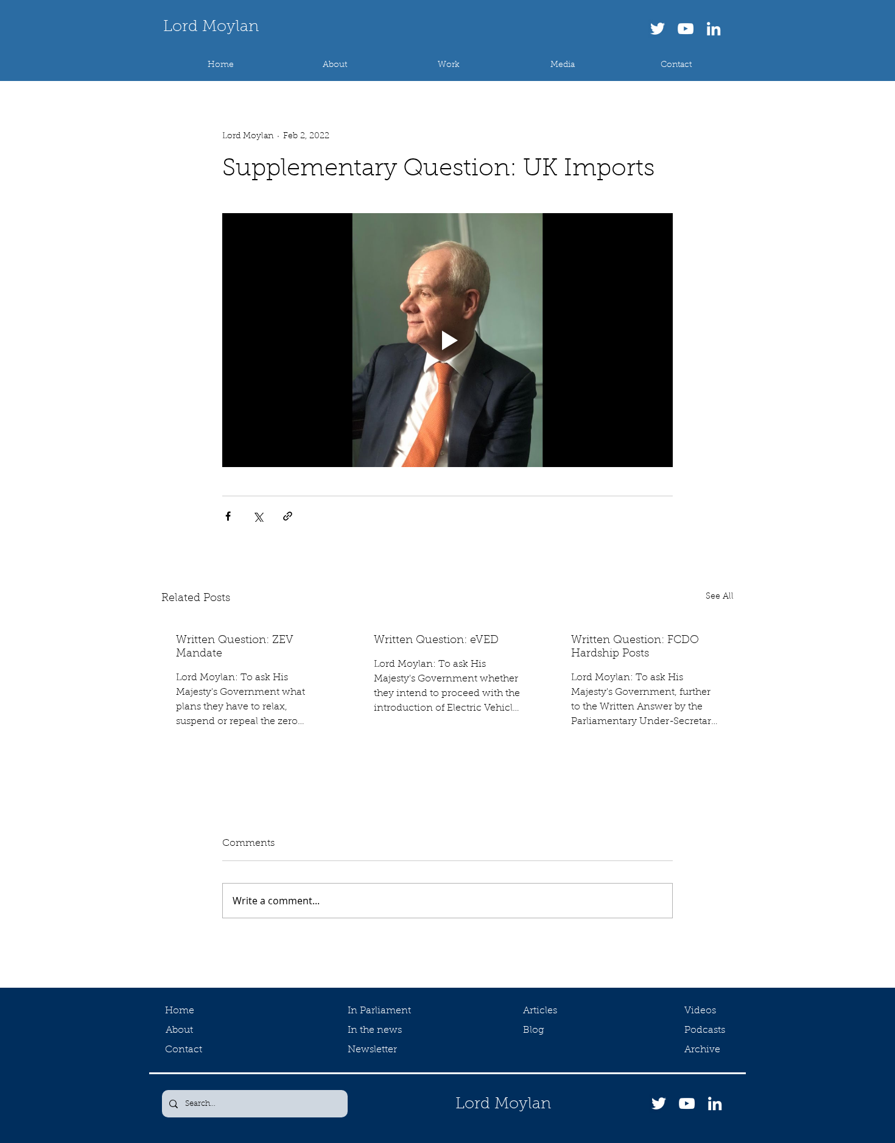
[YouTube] (685, 28)
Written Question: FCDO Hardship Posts (635, 647)
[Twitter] (657, 28)
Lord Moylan (211, 27)
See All (720, 597)
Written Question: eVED (436, 640)
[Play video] (447, 339)
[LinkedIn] (713, 28)
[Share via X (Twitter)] (258, 516)
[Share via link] (287, 516)
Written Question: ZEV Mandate (234, 647)
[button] (448, 65)
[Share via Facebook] (228, 516)
